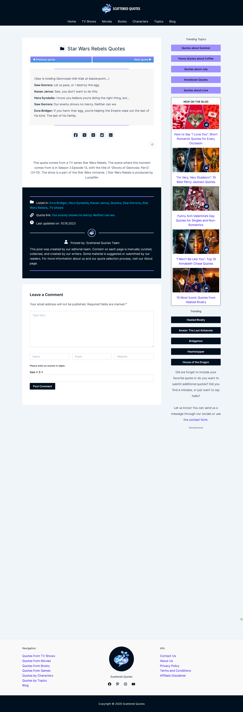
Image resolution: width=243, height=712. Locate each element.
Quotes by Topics (34, 680)
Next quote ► (142, 59)
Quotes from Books (36, 666)
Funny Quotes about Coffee (195, 58)
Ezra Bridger (58, 203)
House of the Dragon (196, 362)
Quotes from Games (36, 670)
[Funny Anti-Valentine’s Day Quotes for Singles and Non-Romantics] (196, 198)
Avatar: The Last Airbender (196, 330)
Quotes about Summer (196, 48)
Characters (140, 21)
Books (122, 21)
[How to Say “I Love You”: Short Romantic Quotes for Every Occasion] (196, 117)
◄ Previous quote (44, 59)
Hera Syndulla (79, 203)
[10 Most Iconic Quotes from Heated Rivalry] (196, 280)
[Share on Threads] (93, 135)
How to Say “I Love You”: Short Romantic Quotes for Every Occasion (196, 139)
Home (72, 21)
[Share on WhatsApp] (110, 135)
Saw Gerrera (132, 203)
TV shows (56, 207)
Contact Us (168, 656)
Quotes (116, 203)
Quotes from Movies (36, 661)
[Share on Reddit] (102, 135)
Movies (107, 21)
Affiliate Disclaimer (173, 675)
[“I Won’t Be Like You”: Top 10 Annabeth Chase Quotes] (196, 241)
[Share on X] (84, 135)
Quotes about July (196, 69)
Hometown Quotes (196, 79)
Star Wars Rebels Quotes (96, 49)
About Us (166, 661)
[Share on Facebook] (75, 135)
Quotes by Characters (37, 675)
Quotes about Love (196, 90)
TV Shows (89, 21)
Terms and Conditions (175, 670)
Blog (172, 21)
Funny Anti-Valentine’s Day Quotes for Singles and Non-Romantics (196, 220)
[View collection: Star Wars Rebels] (62, 48)
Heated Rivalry (196, 319)
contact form (198, 419)
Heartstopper (195, 351)
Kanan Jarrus (99, 203)
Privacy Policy (169, 666)
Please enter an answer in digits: (47, 365)
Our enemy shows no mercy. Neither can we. (83, 215)
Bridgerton (196, 341)
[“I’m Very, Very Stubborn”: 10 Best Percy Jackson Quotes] (196, 160)
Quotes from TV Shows (38, 656)
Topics (158, 21)
